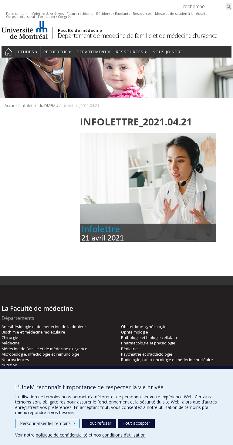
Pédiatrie (129, 348)
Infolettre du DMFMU (39, 105)
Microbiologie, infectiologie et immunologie (40, 354)
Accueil (8, 52)
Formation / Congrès (54, 16)
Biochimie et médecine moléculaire (33, 332)
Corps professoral (20, 16)
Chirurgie (10, 337)
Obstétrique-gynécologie (144, 326)
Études (26, 52)
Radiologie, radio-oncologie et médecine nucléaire (167, 359)
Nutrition (9, 365)
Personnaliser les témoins (47, 423)
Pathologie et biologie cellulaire (149, 337)
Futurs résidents (80, 13)
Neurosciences (15, 359)
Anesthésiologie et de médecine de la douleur (44, 326)
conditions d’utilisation (124, 435)
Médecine (11, 343)
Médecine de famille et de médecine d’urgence (44, 348)
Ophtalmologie (134, 332)
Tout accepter (136, 423)
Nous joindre (168, 52)
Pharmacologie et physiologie (148, 343)
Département (92, 52)
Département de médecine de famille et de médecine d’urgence (138, 36)
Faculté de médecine (80, 30)
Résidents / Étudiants (113, 13)
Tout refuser (99, 423)
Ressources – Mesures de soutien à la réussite (170, 13)
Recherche (55, 52)
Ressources (130, 52)
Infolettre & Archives (47, 13)
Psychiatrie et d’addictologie (146, 354)
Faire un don (16, 13)
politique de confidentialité (61, 435)
